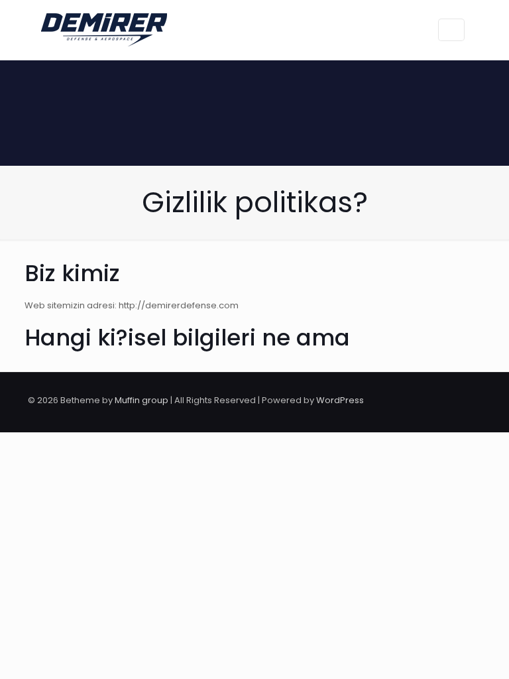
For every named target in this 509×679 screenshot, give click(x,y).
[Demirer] (104, 30)
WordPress (340, 400)
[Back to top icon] (467, 400)
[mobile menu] (400, 30)
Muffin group (141, 400)
